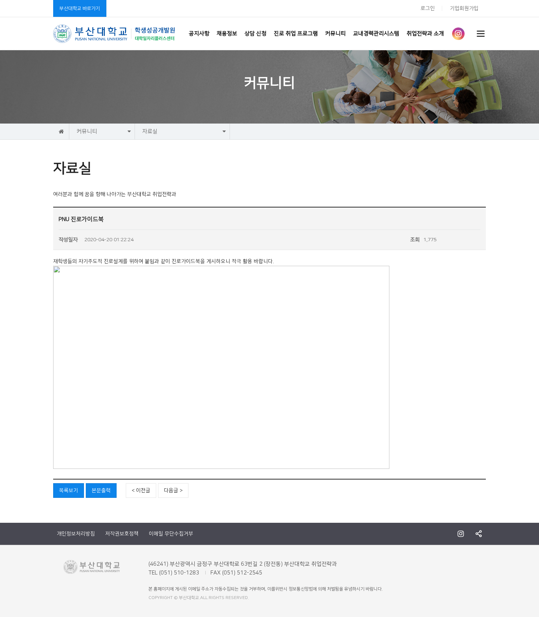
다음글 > (173, 490)
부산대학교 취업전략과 (114, 33)
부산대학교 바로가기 (79, 8)
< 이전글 (141, 490)
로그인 (428, 8)
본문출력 (101, 490)
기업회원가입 (464, 8)
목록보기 (68, 490)
